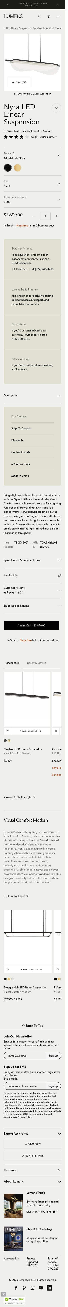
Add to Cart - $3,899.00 (32, 625)
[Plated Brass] (18, 168)
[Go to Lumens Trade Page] (13, 1206)
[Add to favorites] (56, 108)
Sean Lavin (13, 131)
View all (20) (19, 81)
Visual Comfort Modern (38, 131)
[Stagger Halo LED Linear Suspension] (28, 934)
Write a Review (48, 137)
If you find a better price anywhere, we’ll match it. (32, 367)
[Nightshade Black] (8, 168)
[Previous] (8, 5)
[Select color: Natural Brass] (9, 979)
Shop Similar (29, 731)
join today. (45, 1204)
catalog (49, 1237)
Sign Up (53, 1055)
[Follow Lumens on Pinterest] (24, 1288)
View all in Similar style (18, 797)
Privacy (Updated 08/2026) (32, 1262)
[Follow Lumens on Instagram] (32, 1288)
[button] (16, 137)
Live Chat (21, 269)
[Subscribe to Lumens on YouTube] (41, 1288)
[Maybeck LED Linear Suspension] (27, 695)
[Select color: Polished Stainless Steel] (12, 979)
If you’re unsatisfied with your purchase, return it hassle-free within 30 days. (29, 334)
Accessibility (11, 1258)
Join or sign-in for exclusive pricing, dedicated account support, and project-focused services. (32, 300)
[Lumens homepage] (13, 16)
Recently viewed (36, 662)
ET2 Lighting (59, 753)
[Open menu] (58, 16)
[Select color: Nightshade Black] (5, 979)
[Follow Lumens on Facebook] (16, 1288)
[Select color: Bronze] (5, 740)
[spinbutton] (45, 216)
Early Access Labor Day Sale (33, 4)
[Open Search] (39, 16)
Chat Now (34, 1143)
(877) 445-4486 (44, 269)
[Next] (57, 5)
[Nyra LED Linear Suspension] (32, 62)
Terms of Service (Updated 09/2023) (53, 1263)
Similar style (12, 662)
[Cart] (49, 17)
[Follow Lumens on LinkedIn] (49, 1288)
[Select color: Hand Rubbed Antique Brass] (9, 740)
